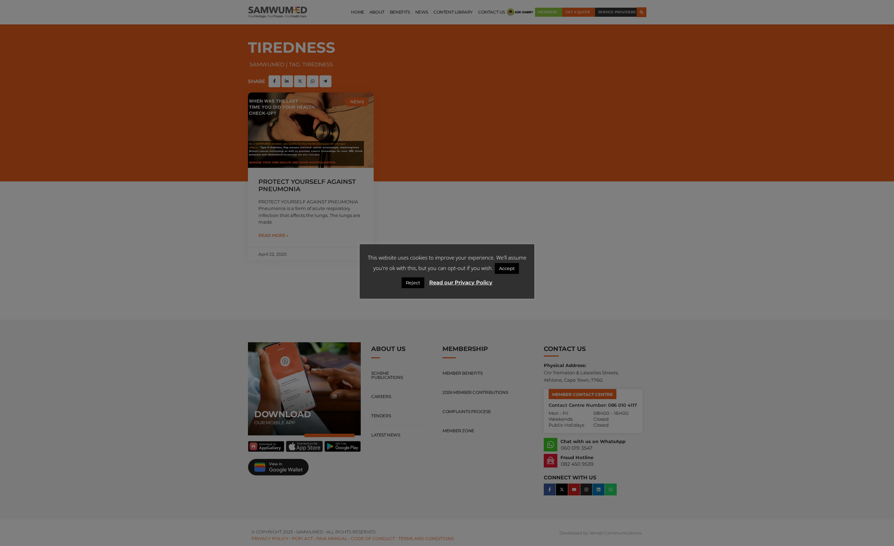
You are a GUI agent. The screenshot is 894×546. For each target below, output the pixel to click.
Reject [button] (413, 282)
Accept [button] (507, 268)
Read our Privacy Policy (460, 282)
